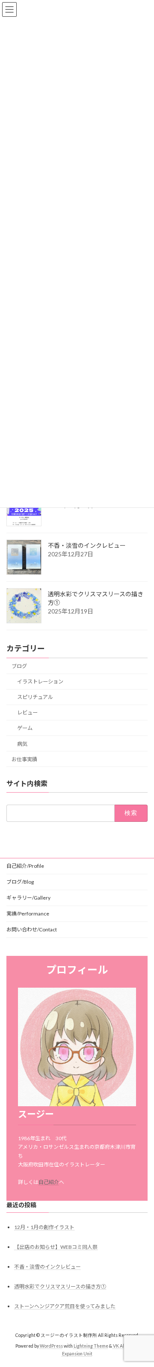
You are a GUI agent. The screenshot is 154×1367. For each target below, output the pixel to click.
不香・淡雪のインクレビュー (87, 545)
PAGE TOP (142, 1317)
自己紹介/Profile (25, 866)
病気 (22, 743)
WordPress (51, 1346)
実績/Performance (27, 913)
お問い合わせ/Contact (31, 929)
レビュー (27, 712)
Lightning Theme (91, 1346)
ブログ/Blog (20, 882)
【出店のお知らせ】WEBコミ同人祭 (56, 1247)
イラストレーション (40, 681)
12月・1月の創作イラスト (44, 1227)
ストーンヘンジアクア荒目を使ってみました (65, 1306)
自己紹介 (48, 1182)
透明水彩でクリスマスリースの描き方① (60, 1286)
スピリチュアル (35, 697)
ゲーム (25, 728)
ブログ (19, 666)
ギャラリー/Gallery (28, 897)
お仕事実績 (24, 759)
